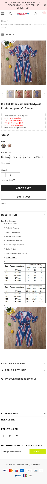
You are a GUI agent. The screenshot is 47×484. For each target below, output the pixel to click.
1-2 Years (6, 157)
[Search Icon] (10, 13)
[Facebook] (3, 435)
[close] (44, 5)
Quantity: (5, 170)
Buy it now (23, 196)
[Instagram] (10, 435)
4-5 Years (38, 157)
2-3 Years (17, 157)
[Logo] (23, 14)
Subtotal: (5, 180)
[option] (23, 63)
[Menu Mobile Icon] (2, 13)
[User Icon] (35, 13)
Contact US (30, 379)
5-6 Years (6, 163)
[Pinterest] (17, 435)
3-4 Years (27, 157)
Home (3, 21)
